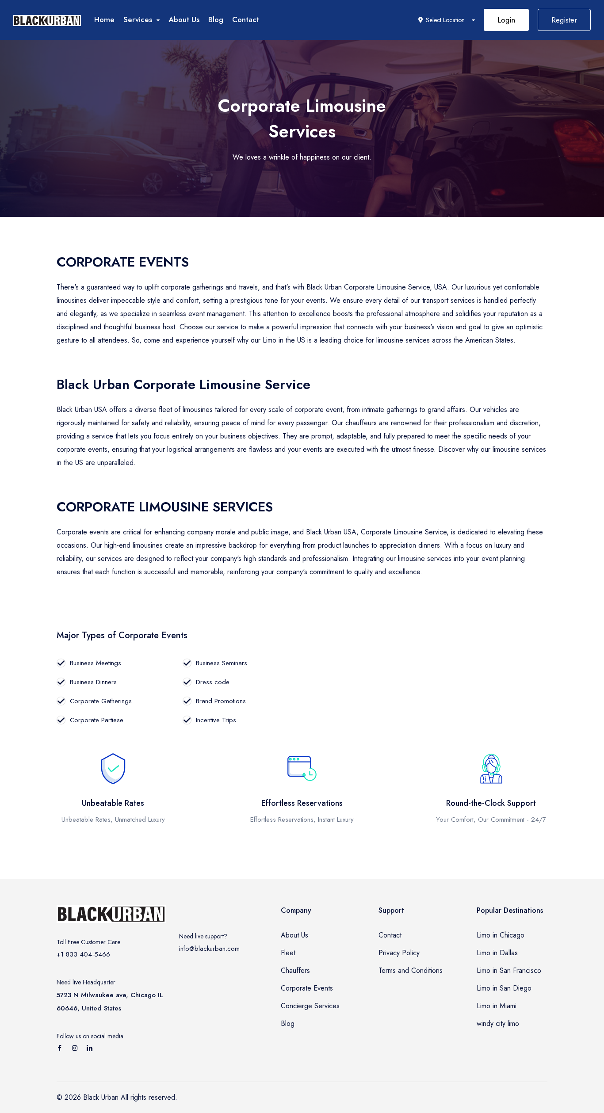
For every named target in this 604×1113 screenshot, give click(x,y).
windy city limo (498, 1023)
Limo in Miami (496, 1006)
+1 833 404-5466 (83, 954)
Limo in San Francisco (509, 970)
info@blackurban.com (209, 948)
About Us (183, 19)
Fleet (288, 953)
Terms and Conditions (410, 970)
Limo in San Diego (504, 988)
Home (104, 19)
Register (564, 20)
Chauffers (295, 970)
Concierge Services (310, 1006)
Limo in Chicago (500, 935)
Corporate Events (307, 988)
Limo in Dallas (497, 953)
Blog (215, 19)
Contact (245, 19)
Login (506, 20)
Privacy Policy (399, 953)
